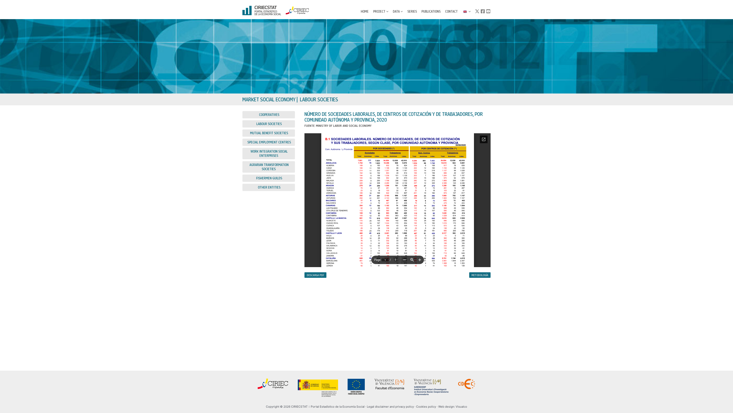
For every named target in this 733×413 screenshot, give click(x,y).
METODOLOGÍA (479, 275)
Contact (451, 11)
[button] (386, 11)
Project (379, 11)
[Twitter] (477, 11)
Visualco (461, 406)
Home (365, 11)
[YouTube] (488, 11)
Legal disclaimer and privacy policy (390, 406)
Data (396, 11)
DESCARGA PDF (315, 275)
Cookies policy (426, 406)
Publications (431, 11)
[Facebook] (482, 11)
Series (412, 11)
